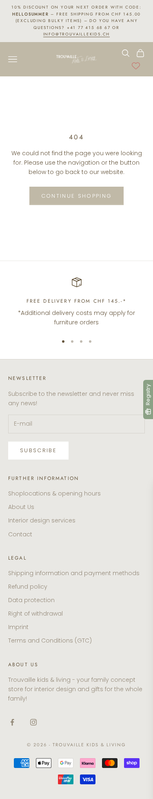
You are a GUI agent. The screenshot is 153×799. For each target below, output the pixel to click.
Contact (20, 534)
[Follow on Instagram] (33, 722)
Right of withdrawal (35, 613)
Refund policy (27, 587)
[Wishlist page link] (136, 66)
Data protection (31, 600)
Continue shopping (76, 196)
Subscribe (38, 450)
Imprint (18, 627)
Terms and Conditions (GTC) (50, 640)
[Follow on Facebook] (12, 722)
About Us (21, 507)
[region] (76, 302)
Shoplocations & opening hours (54, 493)
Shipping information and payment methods (74, 573)
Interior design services (41, 520)
